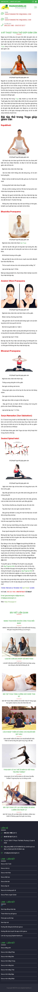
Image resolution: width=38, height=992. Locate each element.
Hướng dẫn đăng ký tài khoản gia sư (19, 927)
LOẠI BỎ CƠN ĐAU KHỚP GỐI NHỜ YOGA (19, 659)
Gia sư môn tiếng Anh (19, 948)
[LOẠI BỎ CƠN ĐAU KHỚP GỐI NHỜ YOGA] (19, 645)
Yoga (2, 46)
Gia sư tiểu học (19, 877)
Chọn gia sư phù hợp (19, 918)
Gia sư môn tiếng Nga (19, 936)
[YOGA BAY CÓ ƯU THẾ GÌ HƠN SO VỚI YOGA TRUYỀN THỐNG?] (19, 756)
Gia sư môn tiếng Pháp (19, 952)
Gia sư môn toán (19, 864)
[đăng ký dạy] (13, 7)
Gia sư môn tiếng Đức (19, 966)
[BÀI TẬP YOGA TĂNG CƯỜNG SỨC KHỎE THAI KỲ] (19, 680)
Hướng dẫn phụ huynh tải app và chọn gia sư (19, 931)
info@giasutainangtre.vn (11, 853)
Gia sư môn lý (19, 868)
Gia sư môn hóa (19, 873)
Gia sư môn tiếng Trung (19, 961)
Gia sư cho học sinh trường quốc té (19, 890)
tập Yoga (23, 243)
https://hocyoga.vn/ (10, 602)
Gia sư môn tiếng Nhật (19, 979)
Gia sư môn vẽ (19, 886)
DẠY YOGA (25, 588)
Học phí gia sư (19, 914)
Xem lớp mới (19, 923)
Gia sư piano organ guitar (19, 895)
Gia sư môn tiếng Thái (19, 970)
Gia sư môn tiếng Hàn (19, 957)
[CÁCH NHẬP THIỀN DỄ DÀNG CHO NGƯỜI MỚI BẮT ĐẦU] (19, 718)
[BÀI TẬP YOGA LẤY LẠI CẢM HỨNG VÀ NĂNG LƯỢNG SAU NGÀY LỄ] (19, 793)
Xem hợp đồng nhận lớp (19, 909)
